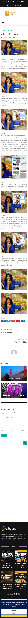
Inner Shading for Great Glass (14, 395)
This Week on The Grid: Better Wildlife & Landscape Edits (21, 566)
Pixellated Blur (14, 378)
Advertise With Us (9, 1)
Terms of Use (20, 1)
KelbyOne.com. (14, 540)
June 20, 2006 (8, 37)
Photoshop (9, 30)
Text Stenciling (21, 342)
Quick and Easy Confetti (10, 332)
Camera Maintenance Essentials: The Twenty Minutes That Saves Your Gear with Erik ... (7, 568)
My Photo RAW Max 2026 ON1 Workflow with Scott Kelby (7, 587)
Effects (3, 30)
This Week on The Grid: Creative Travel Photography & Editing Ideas (21, 588)
